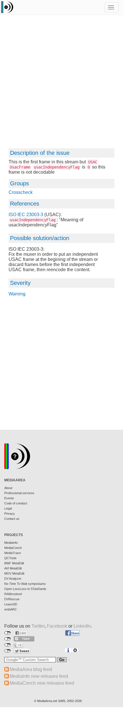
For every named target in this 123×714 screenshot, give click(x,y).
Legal (8, 508)
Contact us (11, 518)
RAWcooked (13, 594)
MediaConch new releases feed (42, 683)
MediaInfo (11, 542)
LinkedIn (82, 626)
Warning (17, 293)
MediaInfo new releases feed (39, 676)
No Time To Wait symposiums (25, 583)
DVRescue (11, 599)
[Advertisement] (61, 84)
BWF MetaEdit (14, 563)
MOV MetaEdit (14, 573)
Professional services (19, 493)
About (8, 488)
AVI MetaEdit (13, 568)
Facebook (57, 626)
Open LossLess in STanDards (25, 589)
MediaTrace (12, 553)
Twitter (38, 626)
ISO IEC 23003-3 (26, 214)
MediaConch (13, 547)
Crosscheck (21, 192)
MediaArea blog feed (31, 669)
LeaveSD (10, 604)
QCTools (10, 558)
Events (9, 498)
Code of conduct (15, 503)
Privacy (9, 513)
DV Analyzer (12, 578)
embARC (10, 609)
